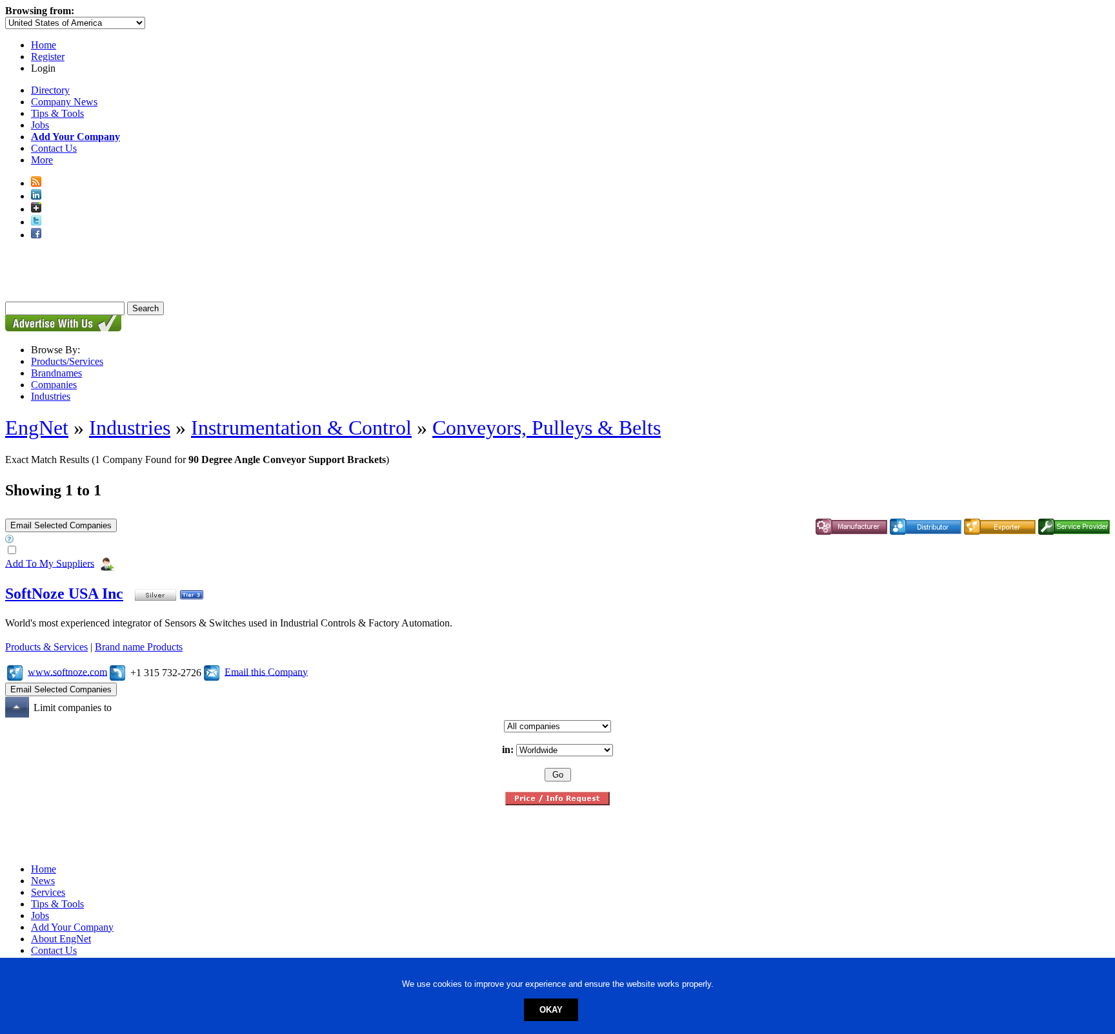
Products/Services (67, 361)
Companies (54, 384)
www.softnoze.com (67, 671)
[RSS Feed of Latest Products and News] (36, 183)
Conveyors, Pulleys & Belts (546, 427)
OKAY (551, 1010)
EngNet (36, 427)
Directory (50, 90)
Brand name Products (139, 646)
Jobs (40, 124)
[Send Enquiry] (211, 671)
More (42, 159)
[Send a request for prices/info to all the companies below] (557, 801)
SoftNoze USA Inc (64, 593)
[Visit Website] (15, 671)
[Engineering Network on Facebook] (36, 234)
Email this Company (266, 671)
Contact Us (54, 148)
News (43, 880)
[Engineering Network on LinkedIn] (36, 196)
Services (48, 892)
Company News (64, 101)
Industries (50, 396)
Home (43, 44)
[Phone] (117, 671)
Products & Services (46, 646)
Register (48, 56)
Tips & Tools (57, 113)
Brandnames (56, 372)
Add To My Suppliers (49, 562)
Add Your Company (72, 927)
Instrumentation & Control (301, 427)
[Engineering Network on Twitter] (36, 221)
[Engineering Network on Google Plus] (36, 208)
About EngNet (61, 938)
